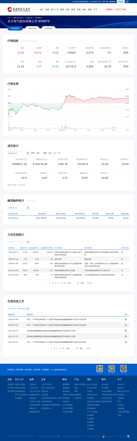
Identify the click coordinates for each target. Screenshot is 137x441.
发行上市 (54, 9)
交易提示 (32, 384)
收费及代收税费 (93, 405)
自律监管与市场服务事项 (50, 405)
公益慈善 (121, 408)
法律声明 (37, 370)
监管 (68, 9)
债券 (76, 391)
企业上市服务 (92, 384)
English (120, 1)
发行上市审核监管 (48, 388)
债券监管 (44, 391)
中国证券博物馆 (124, 412)
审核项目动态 (20, 391)
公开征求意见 (106, 398)
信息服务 (90, 422)
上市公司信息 (34, 391)
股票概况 (38, 18)
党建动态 (10, 384)
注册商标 (45, 370)
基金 (76, 388)
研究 (119, 401)
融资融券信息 (34, 395)
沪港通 (89, 391)
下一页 (63, 283)
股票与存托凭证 (18, 18)
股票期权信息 (34, 412)
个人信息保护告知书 (58, 370)
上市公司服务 (92, 412)
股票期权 (77, 395)
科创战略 (18, 398)
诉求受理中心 (46, 408)
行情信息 (66, 401)
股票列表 (30, 18)
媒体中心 (121, 388)
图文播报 (10, 391)
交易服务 (90, 398)
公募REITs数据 (68, 395)
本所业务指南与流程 (109, 395)
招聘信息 (121, 395)
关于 (95, 9)
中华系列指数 (68, 412)
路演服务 (90, 415)
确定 (82, 283)
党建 (47, 9)
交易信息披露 (34, 405)
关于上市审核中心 (22, 395)
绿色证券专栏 (92, 395)
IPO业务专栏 (92, 388)
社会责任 (121, 405)
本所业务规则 (106, 391)
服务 (84, 9)
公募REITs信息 (35, 401)
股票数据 (66, 384)
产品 (79, 9)
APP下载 (105, 1)
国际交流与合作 (124, 391)
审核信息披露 (20, 388)
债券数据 (66, 388)
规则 (90, 9)
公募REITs (78, 398)
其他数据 (66, 398)
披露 (62, 9)
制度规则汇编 (106, 401)
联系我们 (10, 370)
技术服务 (90, 418)
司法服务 (90, 429)
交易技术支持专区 (94, 401)
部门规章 (104, 388)
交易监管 (44, 395)
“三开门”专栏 (120, 9)
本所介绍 (121, 384)
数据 (73, 9)
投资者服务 (91, 408)
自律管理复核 (46, 401)
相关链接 (28, 370)
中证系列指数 (68, 408)
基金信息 (32, 398)
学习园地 (10, 388)
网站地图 (19, 370)
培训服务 (90, 425)
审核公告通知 (20, 384)
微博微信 (112, 1)
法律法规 (104, 384)
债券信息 (32, 408)
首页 (41, 9)
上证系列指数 (68, 405)
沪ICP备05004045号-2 (93, 436)
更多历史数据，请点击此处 (16, 185)
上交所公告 (33, 388)
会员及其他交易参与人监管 (51, 398)
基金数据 (66, 391)
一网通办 (109, 9)
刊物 (119, 415)
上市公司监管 (46, 384)
